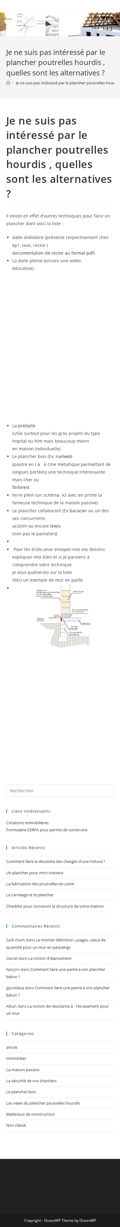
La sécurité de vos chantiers (31, 1080)
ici (65, 495)
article (11, 1047)
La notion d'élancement (50, 958)
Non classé (16, 1125)
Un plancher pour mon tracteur (34, 872)
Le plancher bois (21, 1091)
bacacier (78, 510)
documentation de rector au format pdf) (53, 253)
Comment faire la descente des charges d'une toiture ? (55, 861)
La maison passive (22, 1069)
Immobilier (16, 1058)
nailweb (64, 456)
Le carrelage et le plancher (30, 895)
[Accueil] (8, 83)
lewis (55, 526)
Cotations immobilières (27, 822)
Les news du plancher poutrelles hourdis (43, 1103)
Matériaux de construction (30, 1114)
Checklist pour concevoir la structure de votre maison (55, 906)
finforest (21, 487)
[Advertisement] (60, 712)
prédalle (26, 426)
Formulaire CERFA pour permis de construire (46, 830)
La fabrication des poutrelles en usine (40, 884)
